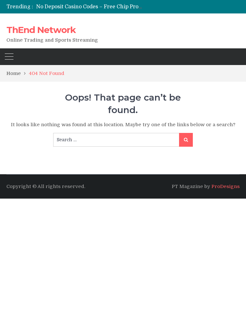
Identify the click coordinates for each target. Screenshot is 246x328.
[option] (91, 6)
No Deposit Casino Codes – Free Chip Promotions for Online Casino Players (130, 7)
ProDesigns (225, 186)
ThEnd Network (41, 29)
